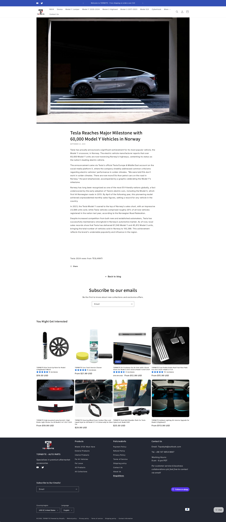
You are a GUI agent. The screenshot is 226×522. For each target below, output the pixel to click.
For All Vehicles (81, 459)
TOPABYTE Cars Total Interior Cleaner (88, 368)
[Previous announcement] (83, 3)
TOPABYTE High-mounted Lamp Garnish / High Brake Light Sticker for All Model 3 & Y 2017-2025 (54, 421)
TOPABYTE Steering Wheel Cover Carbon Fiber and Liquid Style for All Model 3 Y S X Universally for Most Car (94, 422)
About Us (117, 472)
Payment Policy (119, 447)
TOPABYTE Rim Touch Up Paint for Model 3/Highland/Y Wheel (50, 369)
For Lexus (79, 463)
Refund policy (72, 518)
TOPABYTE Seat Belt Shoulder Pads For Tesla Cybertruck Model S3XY (129, 421)
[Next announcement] (142, 3)
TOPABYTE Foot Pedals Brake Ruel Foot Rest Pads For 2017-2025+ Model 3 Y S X (170, 369)
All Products (80, 467)
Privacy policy (84, 518)
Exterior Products (82, 451)
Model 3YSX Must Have (85, 447)
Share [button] (75, 266)
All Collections (81, 472)
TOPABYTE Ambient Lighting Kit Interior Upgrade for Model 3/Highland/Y (170, 421)
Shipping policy (120, 463)
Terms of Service (120, 459)
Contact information (126, 518)
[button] (167, 9)
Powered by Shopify (58, 518)
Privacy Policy (119, 455)
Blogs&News (118, 476)
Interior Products (82, 455)
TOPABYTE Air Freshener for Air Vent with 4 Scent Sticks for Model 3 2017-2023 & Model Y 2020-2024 (131, 369)
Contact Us (118, 467)
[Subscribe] (131, 304)
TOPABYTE (46, 518)
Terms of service (97, 518)
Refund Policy (119, 451)
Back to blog (114, 276)
